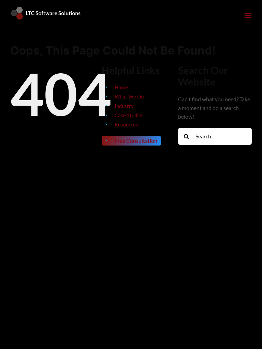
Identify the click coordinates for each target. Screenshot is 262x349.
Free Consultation (136, 140)
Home (121, 87)
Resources (126, 124)
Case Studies (129, 115)
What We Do (129, 96)
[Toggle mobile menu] (248, 15)
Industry (124, 106)
